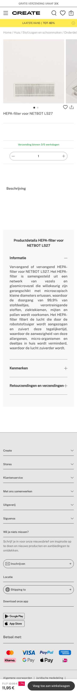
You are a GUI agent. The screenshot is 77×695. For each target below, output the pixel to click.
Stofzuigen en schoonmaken (42, 32)
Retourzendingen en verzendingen (37, 386)
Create (7, 450)
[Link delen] (72, 107)
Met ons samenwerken (17, 491)
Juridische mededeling (49, 677)
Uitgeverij (9, 504)
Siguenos (9, 518)
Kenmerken (19, 368)
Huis (17, 32)
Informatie (18, 258)
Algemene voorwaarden (17, 677)
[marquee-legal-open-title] (73, 23)
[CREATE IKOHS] (26, 13)
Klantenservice (13, 477)
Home (7, 32)
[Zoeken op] (54, 13)
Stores (7, 464)
